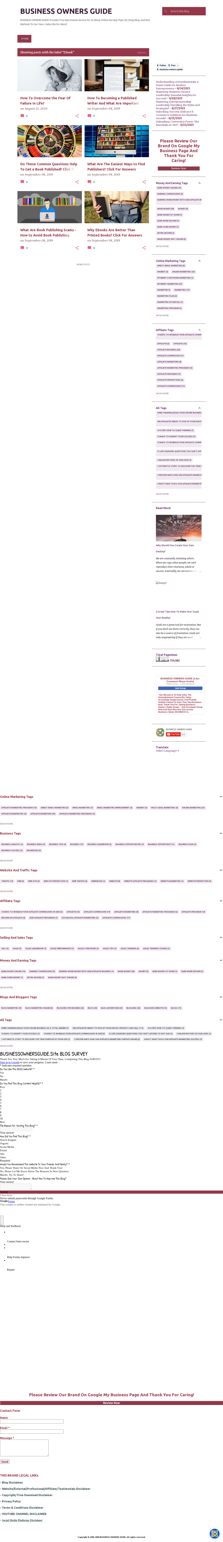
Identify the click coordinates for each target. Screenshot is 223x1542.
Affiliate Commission (170, 356)
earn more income (168, 221)
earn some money (167, 227)
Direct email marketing (170, 266)
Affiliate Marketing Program (174, 368)
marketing (181, 290)
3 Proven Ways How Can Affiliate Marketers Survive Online (188, 476)
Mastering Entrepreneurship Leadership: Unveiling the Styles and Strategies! (178, 105)
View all (141, 52)
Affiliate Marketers (169, 362)
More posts (83, 264)
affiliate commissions (170, 386)
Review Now (178, 168)
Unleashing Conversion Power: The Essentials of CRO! (177, 123)
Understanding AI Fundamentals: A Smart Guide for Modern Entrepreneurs (177, 85)
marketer (163, 290)
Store (25, 39)
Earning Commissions (169, 194)
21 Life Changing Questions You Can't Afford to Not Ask (187, 452)
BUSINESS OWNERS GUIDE (66, 11)
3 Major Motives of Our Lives (174, 460)
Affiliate (180, 344)
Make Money (165, 209)
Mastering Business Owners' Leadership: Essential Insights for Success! (176, 95)
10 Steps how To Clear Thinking (175, 430)
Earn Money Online (169, 188)
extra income (165, 233)
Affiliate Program (168, 374)
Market (162, 272)
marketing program (169, 308)
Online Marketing (183, 272)
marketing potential (169, 302)
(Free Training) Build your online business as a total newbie (189, 414)
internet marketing (169, 284)
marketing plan (166, 296)
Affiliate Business (168, 350)
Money (182, 209)
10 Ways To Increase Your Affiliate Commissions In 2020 (186, 336)
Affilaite (163, 344)
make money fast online (171, 239)
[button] (77, 116)
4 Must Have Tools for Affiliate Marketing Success (185, 485)
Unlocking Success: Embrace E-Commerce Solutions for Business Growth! (176, 115)
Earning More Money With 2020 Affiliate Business (183, 201)
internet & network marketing (175, 278)
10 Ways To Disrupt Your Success (176, 436)
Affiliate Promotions (170, 380)
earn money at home (169, 215)
